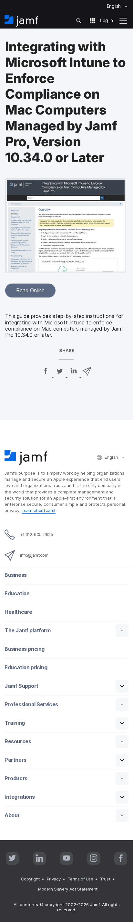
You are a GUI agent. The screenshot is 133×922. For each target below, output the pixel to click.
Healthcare (18, 612)
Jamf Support (21, 686)
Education (17, 593)
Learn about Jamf (39, 510)
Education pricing (26, 667)
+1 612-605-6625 (36, 534)
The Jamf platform (27, 630)
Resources (18, 741)
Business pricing (25, 649)
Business (15, 575)
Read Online (30, 290)
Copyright (30, 878)
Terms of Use (80, 878)
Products (16, 778)
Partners (15, 760)
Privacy (54, 878)
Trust (105, 878)
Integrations (20, 797)
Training (15, 723)
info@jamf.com (34, 555)
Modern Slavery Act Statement (67, 889)
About (12, 815)
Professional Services (31, 704)
